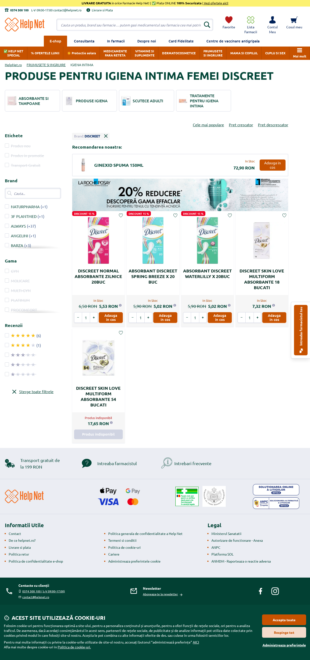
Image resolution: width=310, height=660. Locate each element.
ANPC (215, 547)
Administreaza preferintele (284, 645)
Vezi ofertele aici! (215, 3)
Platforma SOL (222, 554)
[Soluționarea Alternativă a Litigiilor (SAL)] (276, 503)
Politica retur (19, 554)
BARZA (17, 245)
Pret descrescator (273, 124)
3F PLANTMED (24, 216)
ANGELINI (19, 235)
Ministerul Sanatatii (226, 533)
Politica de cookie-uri (124, 547)
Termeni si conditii (122, 540)
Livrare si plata (20, 547)
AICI (196, 642)
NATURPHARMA (25, 206)
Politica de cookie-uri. (74, 647)
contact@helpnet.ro (35, 597)
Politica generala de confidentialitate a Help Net (145, 533)
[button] (272, 25)
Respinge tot (284, 632)
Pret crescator (241, 124)
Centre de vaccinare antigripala (233, 41)
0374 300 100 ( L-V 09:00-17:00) (43, 591)
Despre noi (146, 41)
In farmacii (116, 41)
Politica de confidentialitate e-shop (36, 561)
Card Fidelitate (181, 41)
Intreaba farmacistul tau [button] (301, 326)
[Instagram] (275, 591)
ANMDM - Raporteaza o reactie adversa (241, 561)
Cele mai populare (208, 124)
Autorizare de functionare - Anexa (237, 540)
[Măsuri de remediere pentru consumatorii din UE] (276, 490)
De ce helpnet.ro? (22, 540)
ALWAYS (18, 225)
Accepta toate (284, 620)
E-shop (55, 41)
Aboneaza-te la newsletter (160, 594)
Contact (15, 533)
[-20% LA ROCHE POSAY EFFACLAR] (180, 195)
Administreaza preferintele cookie (134, 561)
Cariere (113, 554)
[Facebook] (260, 591)
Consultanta (84, 41)
